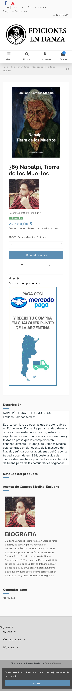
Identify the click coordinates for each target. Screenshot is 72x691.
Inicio (6, 7)
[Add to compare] (50, 265)
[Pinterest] (18, 278)
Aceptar (37, 683)
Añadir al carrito (38, 255)
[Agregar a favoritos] (22, 265)
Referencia (14, 212)
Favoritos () (62, 15)
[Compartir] (10, 278)
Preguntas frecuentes (15, 11)
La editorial (18, 7)
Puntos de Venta (37, 7)
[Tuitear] (14, 278)
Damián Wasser (53, 663)
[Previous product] (67, 69)
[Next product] (68, 69)
